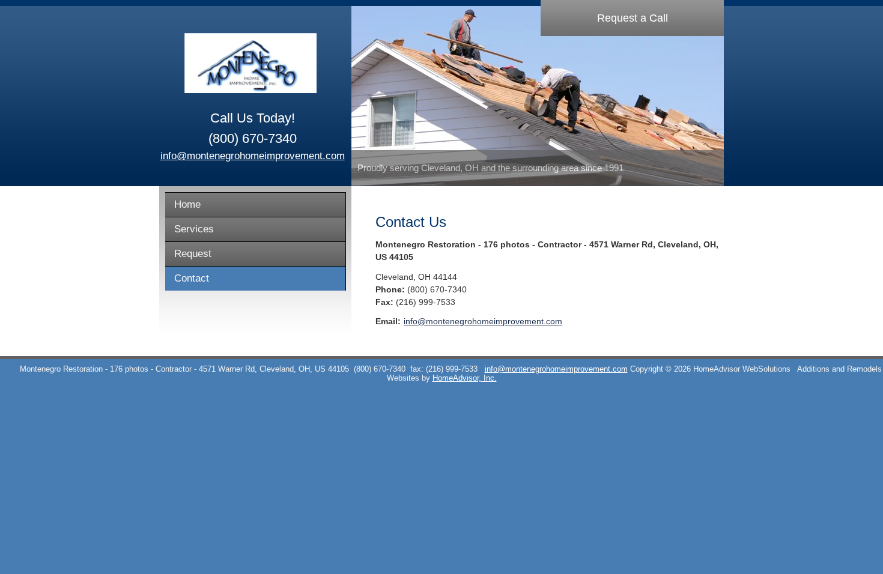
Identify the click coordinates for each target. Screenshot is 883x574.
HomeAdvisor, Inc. (464, 378)
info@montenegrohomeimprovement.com (252, 156)
